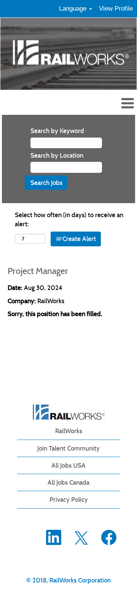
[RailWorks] (68, 412)
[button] (68, 104)
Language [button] (73, 8)
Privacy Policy (68, 499)
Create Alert (78, 239)
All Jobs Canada (68, 482)
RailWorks (68, 431)
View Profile (116, 8)
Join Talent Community (68, 448)
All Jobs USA (68, 465)
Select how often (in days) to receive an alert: (69, 219)
